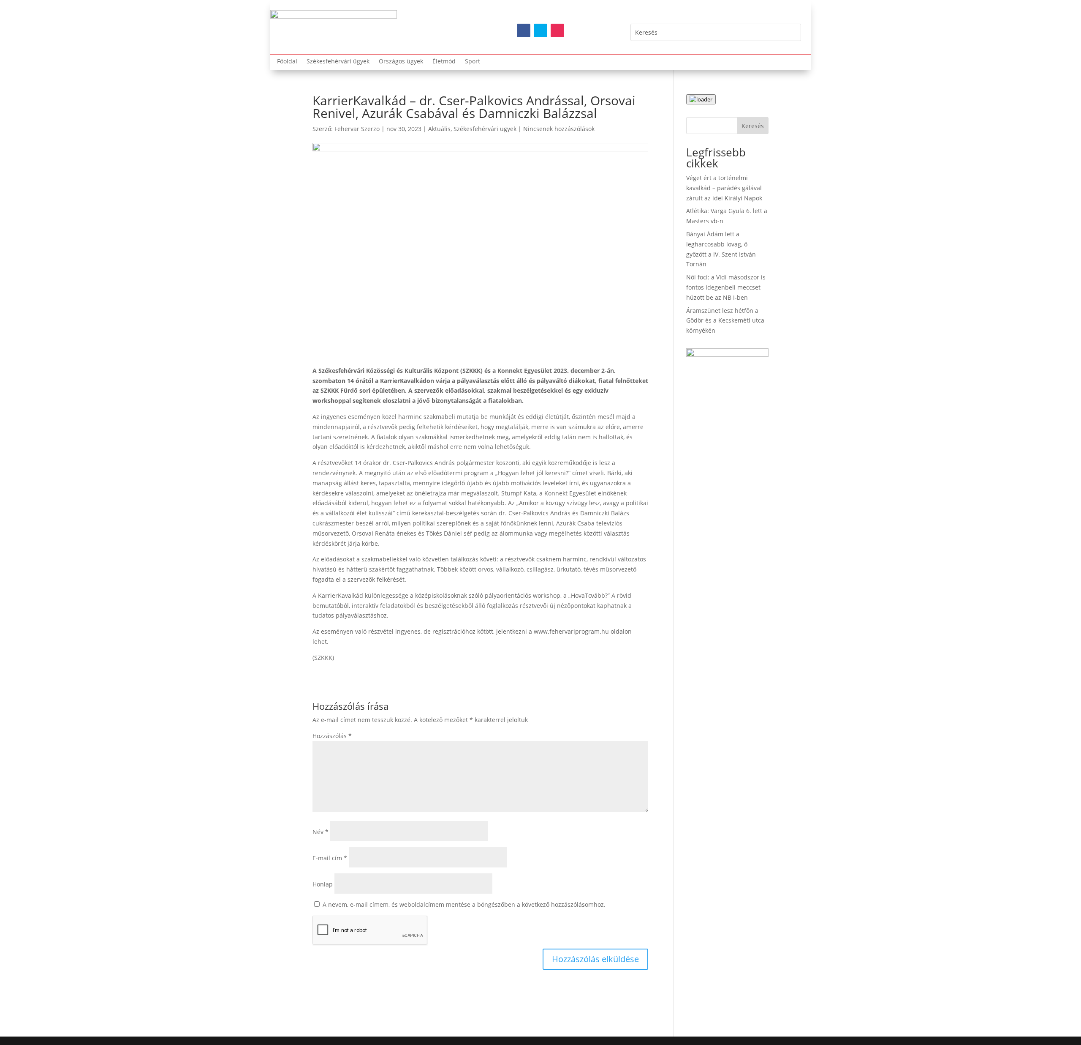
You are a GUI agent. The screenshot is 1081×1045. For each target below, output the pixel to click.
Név (320, 832)
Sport (472, 61)
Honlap (322, 884)
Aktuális (439, 129)
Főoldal (287, 61)
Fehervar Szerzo (357, 129)
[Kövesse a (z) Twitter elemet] (540, 30)
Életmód (444, 61)
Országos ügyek (401, 61)
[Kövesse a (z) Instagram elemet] (557, 30)
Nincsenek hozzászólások (559, 129)
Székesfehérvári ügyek (338, 61)
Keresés (752, 126)
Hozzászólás (332, 736)
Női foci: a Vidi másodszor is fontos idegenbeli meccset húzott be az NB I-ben (726, 287)
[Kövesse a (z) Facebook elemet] (523, 30)
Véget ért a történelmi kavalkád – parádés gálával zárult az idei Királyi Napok (724, 188)
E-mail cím (329, 858)
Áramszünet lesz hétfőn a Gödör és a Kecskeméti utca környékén (725, 320)
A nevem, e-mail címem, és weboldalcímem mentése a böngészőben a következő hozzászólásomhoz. (464, 904)
